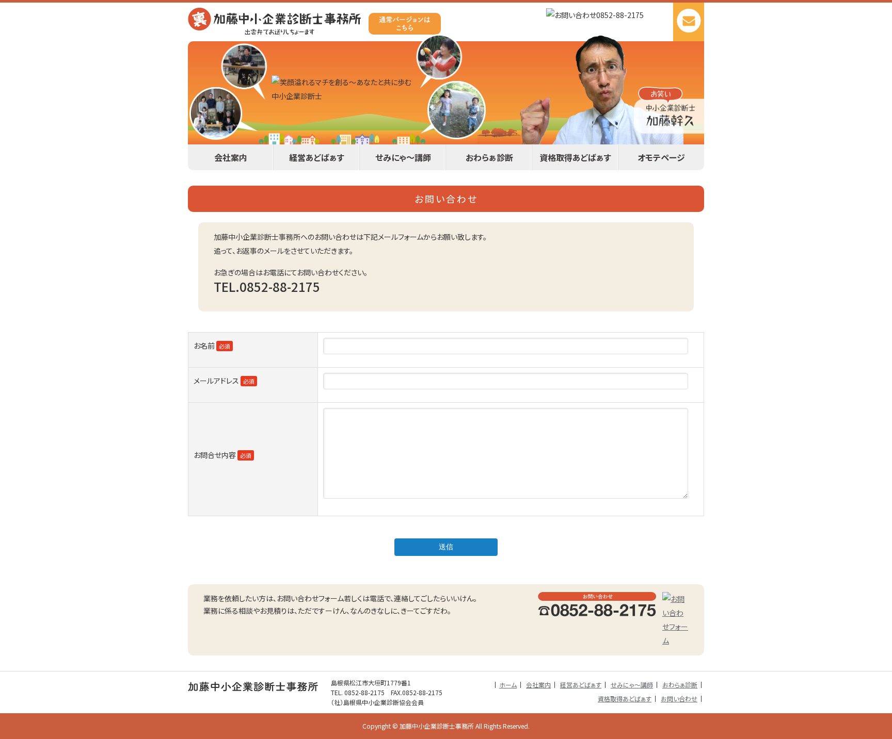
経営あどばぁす (316, 157)
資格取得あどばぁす (575, 157)
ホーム (508, 684)
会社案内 (230, 157)
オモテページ (661, 157)
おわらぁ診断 (489, 157)
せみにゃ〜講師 (403, 157)
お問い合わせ (679, 698)
